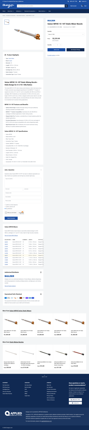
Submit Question (11, 218)
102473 (6, 242)
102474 (6, 244)
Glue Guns (10, 11)
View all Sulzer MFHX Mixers (11, 235)
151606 (6, 264)
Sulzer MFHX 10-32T (17, 259)
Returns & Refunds (51, 393)
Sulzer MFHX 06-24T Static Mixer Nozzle (27, 331)
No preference (9, 208)
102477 (6, 255)
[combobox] (41, 6)
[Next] (86, 325)
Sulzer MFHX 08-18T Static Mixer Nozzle (60, 331)
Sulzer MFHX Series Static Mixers (20, 311)
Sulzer (10, 60)
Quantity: (52, 31)
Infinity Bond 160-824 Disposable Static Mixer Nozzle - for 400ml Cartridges (27, 363)
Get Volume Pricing (75, 49)
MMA (26, 393)
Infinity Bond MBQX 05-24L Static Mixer (77, 362)
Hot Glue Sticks (28, 385)
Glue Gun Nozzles (7, 391)
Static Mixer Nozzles (21, 15)
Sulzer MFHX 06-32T (17, 246)
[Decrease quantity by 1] (54, 45)
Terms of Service (50, 400)
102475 (6, 248)
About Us (49, 385)
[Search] (66, 6)
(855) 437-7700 (72, 1)
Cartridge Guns (6, 389)
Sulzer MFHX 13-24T (17, 264)
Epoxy (26, 391)
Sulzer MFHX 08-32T (17, 253)
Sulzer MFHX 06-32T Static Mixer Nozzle (43, 331)
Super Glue (27, 395)
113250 (6, 259)
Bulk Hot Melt (28, 387)
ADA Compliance (51, 397)
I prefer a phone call (10, 206)
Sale (50, 11)
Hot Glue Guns (6, 385)
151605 (6, 262)
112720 (6, 253)
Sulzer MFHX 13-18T (17, 262)
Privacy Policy (50, 395)
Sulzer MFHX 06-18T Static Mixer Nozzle (10, 331)
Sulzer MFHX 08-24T (17, 251)
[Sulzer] (65, 20)
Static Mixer (11, 58)
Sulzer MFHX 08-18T (17, 248)
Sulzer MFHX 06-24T (17, 244)
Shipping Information (52, 391)
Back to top (44, 376)
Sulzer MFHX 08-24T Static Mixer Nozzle (77, 331)
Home (4, 11)
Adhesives (18, 11)
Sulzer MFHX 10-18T (17, 255)
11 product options (51, 55)
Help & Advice (42, 11)
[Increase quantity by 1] (60, 45)
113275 (6, 246)
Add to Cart (56, 49)
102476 (6, 251)
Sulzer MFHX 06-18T (17, 242)
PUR (26, 389)
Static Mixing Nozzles (17, 342)
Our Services (50, 387)
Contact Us (83, 1)
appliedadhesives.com (46, 421)
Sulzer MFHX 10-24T (17, 257)
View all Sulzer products (10, 286)
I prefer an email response (12, 204)
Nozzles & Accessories (29, 11)
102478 (6, 257)
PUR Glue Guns (6, 387)
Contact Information (51, 389)
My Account (73, 6)
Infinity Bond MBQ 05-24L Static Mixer (44, 362)
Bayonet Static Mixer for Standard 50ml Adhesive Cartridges (9, 363)
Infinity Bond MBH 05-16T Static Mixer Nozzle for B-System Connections (60, 363)
